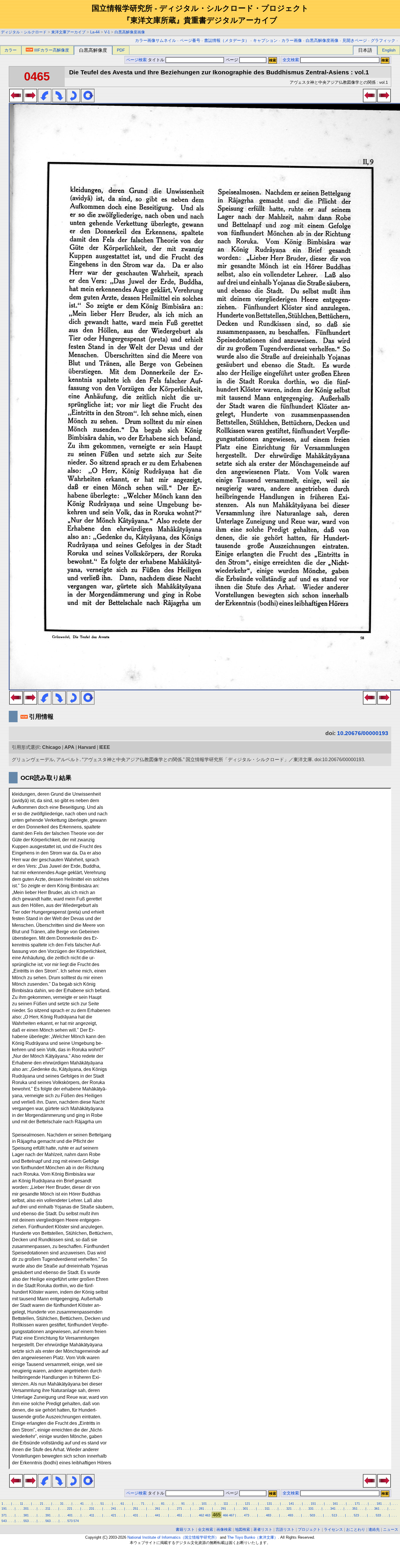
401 (70, 1515)
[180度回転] (73, 101)
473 (246, 1515)
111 (225, 1503)
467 (231, 1515)
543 (4, 1521)
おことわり (355, 1529)
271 (179, 1508)
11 (21, 1503)
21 (41, 1503)
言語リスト (285, 1529)
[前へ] (16, 101)
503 (312, 1515)
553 (26, 1521)
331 (311, 1508)
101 (204, 1503)
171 (357, 1503)
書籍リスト (185, 1529)
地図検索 (242, 1529)
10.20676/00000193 (362, 733)
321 (289, 1508)
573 (70, 1521)
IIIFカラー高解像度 (51, 50)
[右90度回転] (59, 101)
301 (245, 1508)
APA (69, 747)
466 (225, 1515)
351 (355, 1508)
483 (268, 1515)
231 (91, 1508)
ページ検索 (136, 60)
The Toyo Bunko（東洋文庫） (252, 1537)
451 (179, 1515)
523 (356, 1515)
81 (163, 1503)
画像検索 (224, 1529)
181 (379, 1503)
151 (313, 1503)
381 (26, 1515)
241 (113, 1508)
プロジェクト (309, 1529)
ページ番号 (190, 40)
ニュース (390, 1529)
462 (201, 1515)
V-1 (107, 32)
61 (122, 1503)
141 (291, 1503)
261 (157, 1508)
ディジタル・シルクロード (24, 32)
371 (4, 1515)
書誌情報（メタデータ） (226, 40)
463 (207, 1515)
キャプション (265, 40)
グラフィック (383, 40)
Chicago (51, 747)
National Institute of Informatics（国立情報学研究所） (173, 1537)
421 (113, 1515)
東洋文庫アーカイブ (68, 32)
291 (223, 1508)
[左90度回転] (45, 101)
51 (102, 1503)
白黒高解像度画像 (129, 32)
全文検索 (291, 60)
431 (135, 1515)
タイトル (156, 60)
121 (247, 1503)
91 (183, 1503)
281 (201, 1508)
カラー (10, 50)
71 (142, 1503)
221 (69, 1508)
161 (335, 1503)
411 (91, 1515)
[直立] (88, 101)
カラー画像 (291, 40)
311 (267, 1508)
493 (290, 1515)
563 (48, 1521)
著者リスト (262, 1529)
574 (76, 1521)
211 (47, 1508)
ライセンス (333, 1529)
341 (333, 1508)
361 (377, 1508)
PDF (121, 50)
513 (334, 1515)
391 (48, 1515)
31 (62, 1503)
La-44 (95, 32)
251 (135, 1508)
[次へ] (30, 101)
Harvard (87, 747)
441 (157, 1515)
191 (4, 1508)
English (389, 50)
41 (82, 1503)
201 (26, 1508)
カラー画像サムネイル (155, 40)
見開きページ (354, 40)
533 (378, 1515)
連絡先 (374, 1529)
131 (269, 1503)
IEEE (104, 747)
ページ (232, 60)
